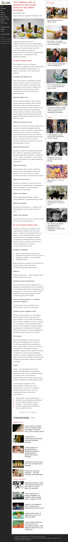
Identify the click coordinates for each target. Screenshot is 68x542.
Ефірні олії (34, 412)
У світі (2, 31)
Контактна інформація (7, 39)
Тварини (3, 29)
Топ (29, 412)
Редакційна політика (6, 43)
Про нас (3, 37)
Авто (2, 6)
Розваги (2, 21)
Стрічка (33, 417)
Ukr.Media (23, 56)
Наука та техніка (5, 18)
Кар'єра (2, 12)
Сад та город (4, 23)
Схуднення (23, 412)
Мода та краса (4, 16)
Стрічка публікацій (5, 34)
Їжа (1, 10)
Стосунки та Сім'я (5, 27)
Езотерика (3, 8)
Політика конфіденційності (8, 41)
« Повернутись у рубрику (21, 417)
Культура (3, 14)
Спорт (2, 25)
